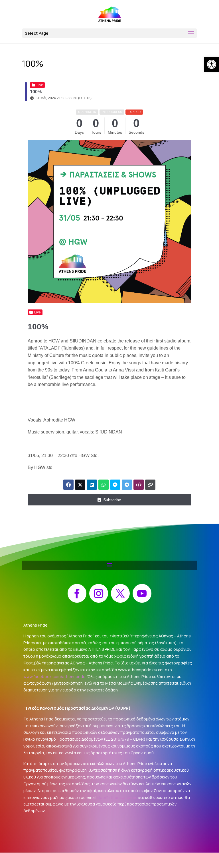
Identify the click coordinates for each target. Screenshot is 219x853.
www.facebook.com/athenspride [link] (54, 676)
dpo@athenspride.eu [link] (117, 797)
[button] (109, 33)
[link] (211, 64)
